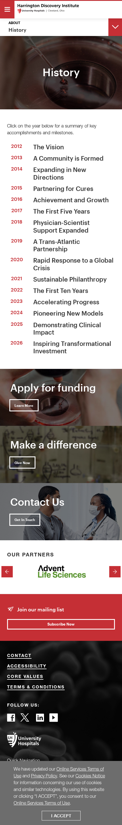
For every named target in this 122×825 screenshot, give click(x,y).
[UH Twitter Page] (25, 719)
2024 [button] (16, 312)
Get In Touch (24, 520)
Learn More (23, 405)
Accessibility (27, 666)
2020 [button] (16, 259)
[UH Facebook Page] (11, 719)
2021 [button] (16, 278)
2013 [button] (16, 157)
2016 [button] (16, 199)
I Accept (61, 815)
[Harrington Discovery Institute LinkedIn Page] (40, 719)
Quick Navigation (23, 760)
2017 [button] (16, 210)
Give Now (22, 463)
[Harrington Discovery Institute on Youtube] (53, 719)
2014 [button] (16, 168)
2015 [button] (16, 187)
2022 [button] (17, 289)
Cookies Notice (90, 775)
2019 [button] (16, 240)
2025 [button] (17, 324)
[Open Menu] (7, 9)
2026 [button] (16, 342)
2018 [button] (16, 221)
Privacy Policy (44, 775)
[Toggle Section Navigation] (115, 27)
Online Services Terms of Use (42, 802)
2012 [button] (16, 146)
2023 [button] (16, 301)
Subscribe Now (61, 624)
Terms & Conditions (36, 687)
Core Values (25, 677)
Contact (19, 656)
